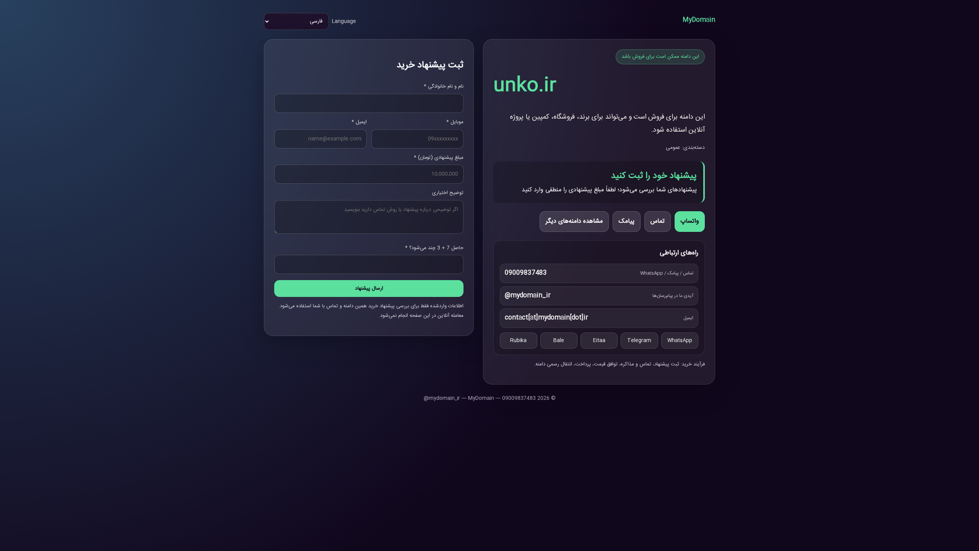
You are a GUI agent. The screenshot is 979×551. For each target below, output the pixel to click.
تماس (657, 221)
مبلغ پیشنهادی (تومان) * (438, 157)
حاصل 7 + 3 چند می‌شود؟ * (434, 248)
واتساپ (689, 221)
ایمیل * (359, 122)
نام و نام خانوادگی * (443, 86)
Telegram (639, 340)
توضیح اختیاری (447, 193)
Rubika (518, 340)
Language (344, 21)
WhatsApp (679, 340)
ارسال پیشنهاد (369, 288)
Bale (558, 340)
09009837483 (526, 273)
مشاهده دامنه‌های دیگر (574, 221)
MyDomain (699, 20)
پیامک (626, 221)
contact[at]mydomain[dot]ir (546, 318)
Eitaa (599, 340)
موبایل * (454, 122)
